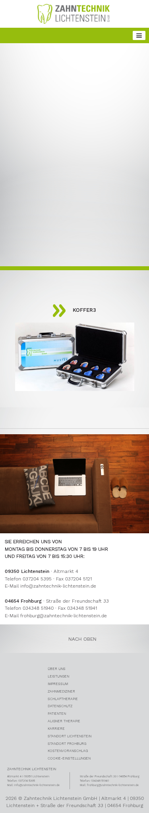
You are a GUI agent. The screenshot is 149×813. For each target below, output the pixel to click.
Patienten (57, 713)
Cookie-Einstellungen (69, 758)
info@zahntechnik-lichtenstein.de (58, 586)
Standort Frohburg (67, 743)
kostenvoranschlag (68, 750)
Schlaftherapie (63, 699)
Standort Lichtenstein (69, 736)
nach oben (82, 639)
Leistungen (58, 676)
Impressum (58, 683)
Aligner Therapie (64, 721)
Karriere (56, 728)
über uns (57, 668)
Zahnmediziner (61, 691)
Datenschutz (60, 706)
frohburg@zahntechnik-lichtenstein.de (63, 615)
